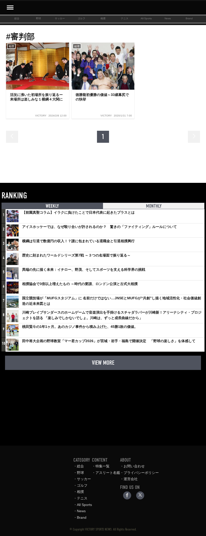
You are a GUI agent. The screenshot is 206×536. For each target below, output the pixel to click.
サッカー (60, 18)
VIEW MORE (103, 362)
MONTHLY (154, 206)
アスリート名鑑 (107, 473)
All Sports (146, 18)
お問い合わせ (134, 466)
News (168, 18)
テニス (124, 18)
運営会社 (131, 479)
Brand (189, 18)
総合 (16, 18)
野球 (38, 18)
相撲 (103, 18)
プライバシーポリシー (141, 473)
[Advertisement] (103, 405)
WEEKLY (52, 206)
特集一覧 (102, 466)
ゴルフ (81, 18)
